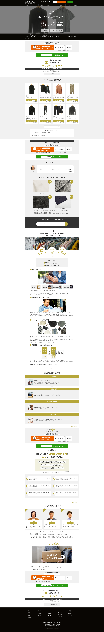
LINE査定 (39, 615)
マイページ (60, 612)
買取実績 (35, 5)
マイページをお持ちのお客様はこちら (42, 152)
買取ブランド (28, 5)
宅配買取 (39, 611)
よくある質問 (60, 614)
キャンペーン (55, 5)
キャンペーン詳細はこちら (52, 73)
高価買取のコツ (30, 617)
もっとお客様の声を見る (73, 502)
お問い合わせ (60, 616)
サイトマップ (70, 615)
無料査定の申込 (58, 2)
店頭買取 (39, 613)
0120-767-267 (46, 1)
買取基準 (41, 5)
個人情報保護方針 (71, 611)
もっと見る (52, 126)
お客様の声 (69, 5)
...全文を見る (70, 171)
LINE (69, 47)
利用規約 (69, 613)
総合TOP (29, 610)
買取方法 (48, 5)
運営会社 (75, 5)
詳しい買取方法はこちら (73, 426)
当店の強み (62, 5)
